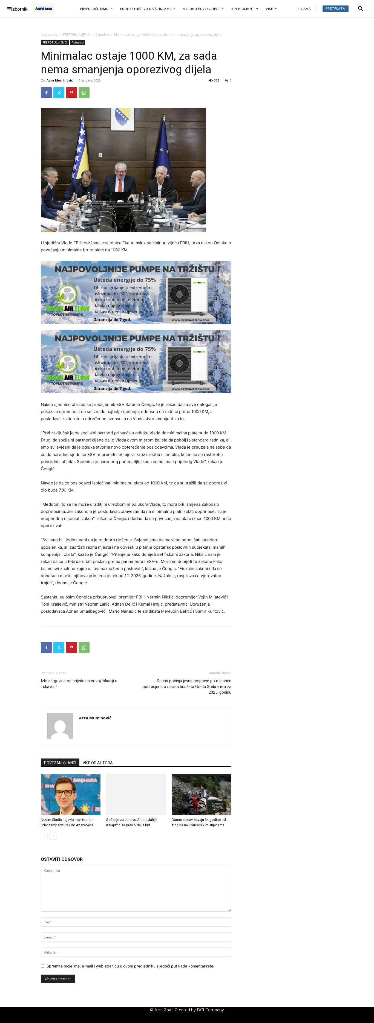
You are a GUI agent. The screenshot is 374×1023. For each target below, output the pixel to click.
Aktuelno (102, 34)
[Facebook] (46, 92)
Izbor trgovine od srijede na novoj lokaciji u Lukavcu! (79, 683)
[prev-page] (44, 836)
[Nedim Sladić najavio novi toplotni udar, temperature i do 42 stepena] (70, 794)
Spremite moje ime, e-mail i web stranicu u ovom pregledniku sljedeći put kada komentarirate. (130, 966)
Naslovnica (49, 34)
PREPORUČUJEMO (76, 34)
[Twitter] (58, 92)
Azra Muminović (60, 80)
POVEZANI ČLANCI (60, 763)
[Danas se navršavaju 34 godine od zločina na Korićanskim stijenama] (201, 794)
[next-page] (53, 836)
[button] (360, 8)
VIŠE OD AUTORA (98, 763)
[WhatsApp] (84, 92)
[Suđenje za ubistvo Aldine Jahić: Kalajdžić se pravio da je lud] (136, 794)
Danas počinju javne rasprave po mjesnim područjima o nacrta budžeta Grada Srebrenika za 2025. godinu (187, 686)
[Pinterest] (71, 92)
